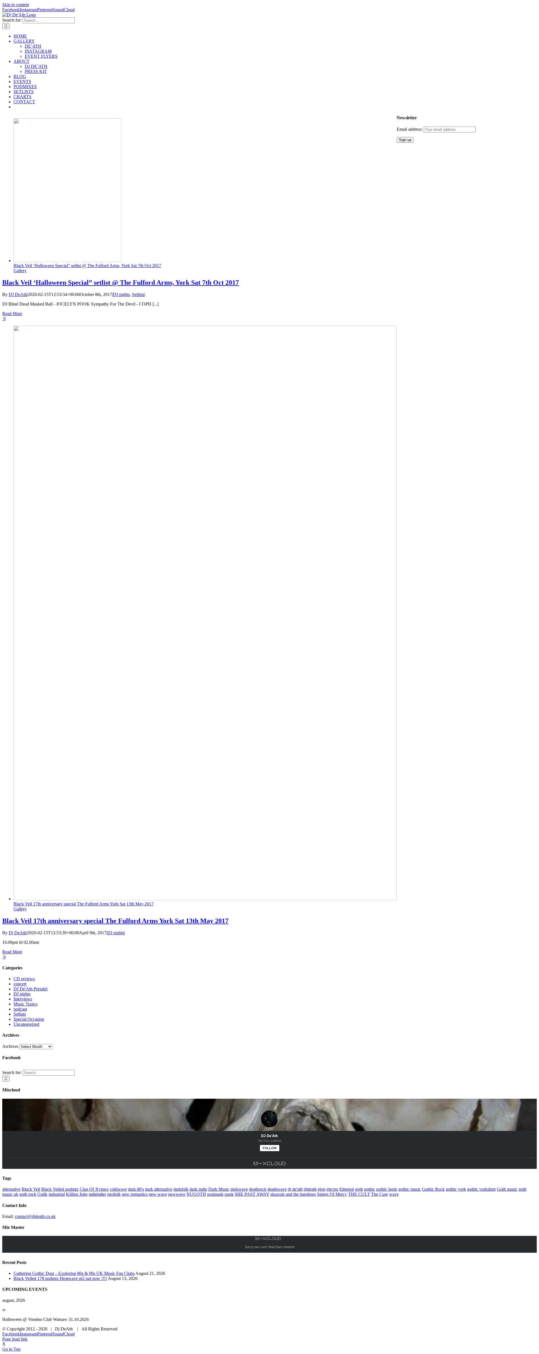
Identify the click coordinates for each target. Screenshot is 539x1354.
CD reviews (24, 978)
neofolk (114, 1194)
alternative (11, 1189)
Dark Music (218, 1189)
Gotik (42, 1194)
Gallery (20, 270)
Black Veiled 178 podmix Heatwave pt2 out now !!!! (60, 1278)
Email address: (410, 129)
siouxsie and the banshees (293, 1194)
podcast (20, 1009)
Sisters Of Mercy (332, 1194)
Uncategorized (26, 1024)
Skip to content (15, 4)
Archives (10, 1046)
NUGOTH (196, 1194)
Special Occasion (28, 1019)
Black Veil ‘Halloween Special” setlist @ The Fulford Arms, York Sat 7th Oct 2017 (87, 265)
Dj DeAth (17, 932)
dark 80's (136, 1189)
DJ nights (121, 294)
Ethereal (346, 1189)
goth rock (27, 1194)
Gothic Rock (433, 1189)
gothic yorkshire (481, 1189)
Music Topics (25, 1004)
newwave (176, 1194)
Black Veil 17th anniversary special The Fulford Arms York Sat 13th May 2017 (83, 903)
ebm (321, 1189)
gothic (369, 1189)
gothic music (409, 1189)
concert (19, 983)
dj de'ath (295, 1189)
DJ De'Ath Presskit (30, 988)
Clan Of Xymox (94, 1189)
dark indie (198, 1189)
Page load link (15, 1339)
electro (332, 1189)
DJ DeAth (18, 294)
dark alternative (158, 1189)
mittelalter (97, 1194)
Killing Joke (77, 1194)
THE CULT (359, 1194)
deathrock (257, 1189)
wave (394, 1194)
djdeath (310, 1189)
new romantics (135, 1194)
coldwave (118, 1189)
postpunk (215, 1194)
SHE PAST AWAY (252, 1194)
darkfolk (180, 1189)
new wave (158, 1194)
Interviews (22, 999)
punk (229, 1194)
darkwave (239, 1189)
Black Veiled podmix (60, 1189)
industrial (57, 1194)
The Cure (379, 1194)
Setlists (138, 294)
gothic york (456, 1189)
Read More (12, 313)
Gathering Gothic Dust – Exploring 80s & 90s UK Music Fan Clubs (73, 1273)
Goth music (507, 1189)
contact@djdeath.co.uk (35, 1216)
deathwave (277, 1189)
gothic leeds (386, 1189)
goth (359, 1189)
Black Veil (31, 1189)
